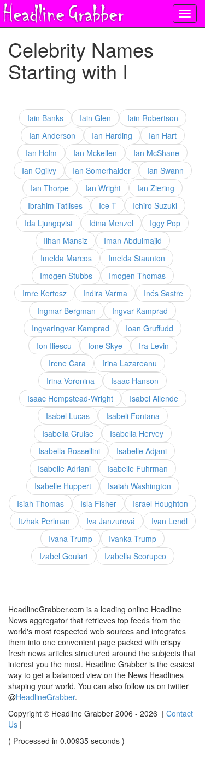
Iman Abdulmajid (133, 240)
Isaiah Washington (139, 485)
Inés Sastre (163, 293)
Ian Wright (103, 187)
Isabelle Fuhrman (137, 468)
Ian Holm (41, 152)
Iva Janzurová (110, 520)
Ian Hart (163, 135)
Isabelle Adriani (64, 468)
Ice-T (107, 205)
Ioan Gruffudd (149, 328)
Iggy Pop (165, 222)
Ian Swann (165, 170)
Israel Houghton (160, 503)
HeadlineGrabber (45, 696)
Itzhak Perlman (44, 520)
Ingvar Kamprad (140, 310)
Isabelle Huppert (62, 485)
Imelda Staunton (136, 258)
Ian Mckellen (95, 152)
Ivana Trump (70, 538)
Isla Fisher (98, 503)
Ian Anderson (52, 135)
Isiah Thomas (40, 503)
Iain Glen (95, 117)
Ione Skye (105, 345)
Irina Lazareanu (129, 363)
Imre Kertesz (44, 293)
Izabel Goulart (63, 556)
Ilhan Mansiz (65, 240)
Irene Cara (67, 363)
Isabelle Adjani (141, 450)
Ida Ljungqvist (49, 222)
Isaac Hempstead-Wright (70, 398)
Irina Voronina (70, 380)
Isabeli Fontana (133, 415)
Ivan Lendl (169, 520)
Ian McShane (156, 152)
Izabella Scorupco (135, 556)
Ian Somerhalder (102, 170)
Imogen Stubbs (66, 275)
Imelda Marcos (66, 258)
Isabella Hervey (136, 433)
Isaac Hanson (135, 380)
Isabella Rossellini (69, 450)
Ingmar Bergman (66, 310)
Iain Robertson (152, 117)
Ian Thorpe (50, 187)
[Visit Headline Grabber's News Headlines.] (63, 11)
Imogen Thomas (137, 275)
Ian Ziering (155, 187)
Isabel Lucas (68, 415)
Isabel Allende (154, 398)
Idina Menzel (111, 222)
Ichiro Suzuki (155, 205)
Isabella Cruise (67, 433)
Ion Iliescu (54, 345)
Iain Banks (45, 117)
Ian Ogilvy (39, 170)
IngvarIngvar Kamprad (70, 328)
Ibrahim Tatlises (55, 205)
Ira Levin (154, 345)
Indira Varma (105, 293)
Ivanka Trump (132, 538)
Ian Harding (112, 135)
